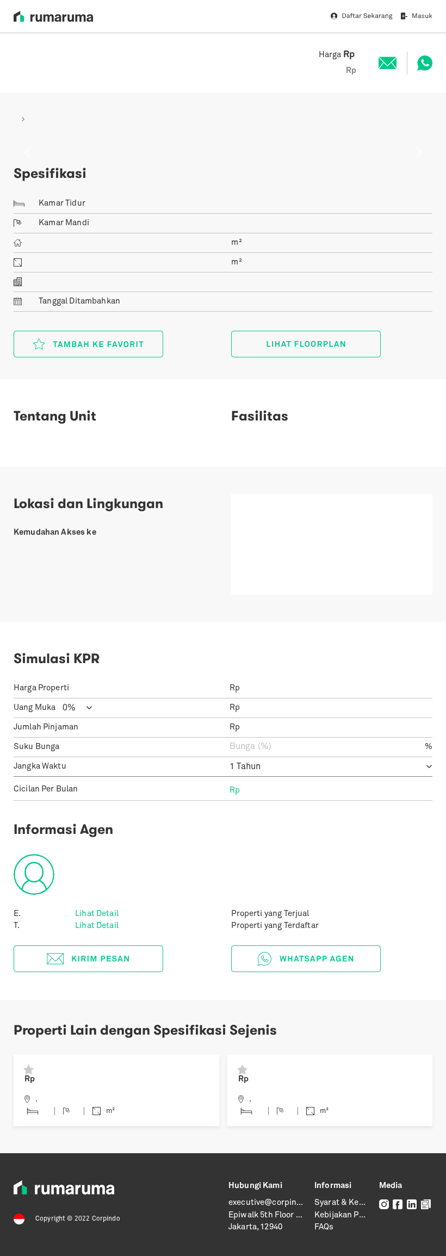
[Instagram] (384, 1205)
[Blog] (426, 1205)
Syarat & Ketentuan (351, 1203)
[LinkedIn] (412, 1205)
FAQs (324, 1227)
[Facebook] (397, 1205)
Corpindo (106, 1219)
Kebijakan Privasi (347, 1215)
